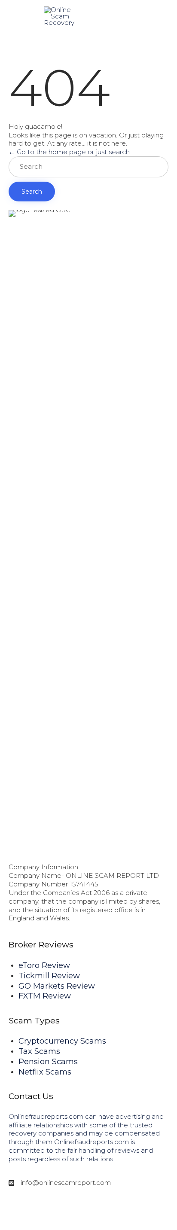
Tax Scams (39, 1051)
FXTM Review (44, 996)
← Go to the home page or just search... (71, 152)
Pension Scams (48, 1061)
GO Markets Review (56, 986)
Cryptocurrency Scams (62, 1041)
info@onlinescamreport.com (66, 1182)
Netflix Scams (44, 1072)
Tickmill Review (49, 975)
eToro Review (44, 965)
